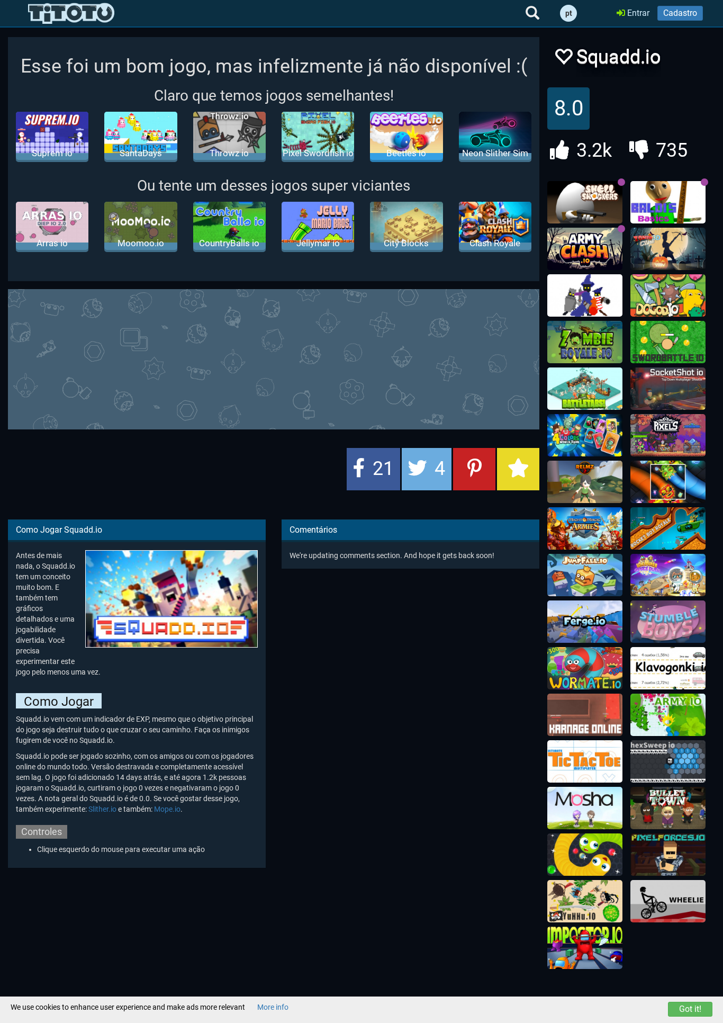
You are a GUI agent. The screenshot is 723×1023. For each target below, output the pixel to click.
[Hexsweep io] (668, 761)
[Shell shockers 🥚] (584, 202)
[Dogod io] (668, 295)
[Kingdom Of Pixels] (668, 435)
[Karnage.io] (584, 715)
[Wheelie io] (668, 901)
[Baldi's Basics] (668, 202)
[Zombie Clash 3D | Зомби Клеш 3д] (668, 249)
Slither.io (102, 809)
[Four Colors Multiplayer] (584, 435)
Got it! (690, 1009)
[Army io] (668, 715)
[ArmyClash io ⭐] (584, 249)
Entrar (637, 13)
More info (272, 1007)
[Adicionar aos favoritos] (518, 469)
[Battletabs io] (584, 388)
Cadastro (680, 13)
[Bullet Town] (668, 808)
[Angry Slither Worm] (584, 854)
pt (568, 13)
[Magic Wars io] (584, 295)
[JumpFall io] (584, 575)
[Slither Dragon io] (668, 482)
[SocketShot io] (668, 388)
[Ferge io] (584, 621)
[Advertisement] (273, 358)
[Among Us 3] (584, 948)
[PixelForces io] (668, 854)
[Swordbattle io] (668, 342)
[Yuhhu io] (584, 901)
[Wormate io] (584, 668)
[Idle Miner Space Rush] (668, 575)
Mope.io (167, 809)
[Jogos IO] (71, 13)
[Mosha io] (584, 808)
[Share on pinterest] (474, 469)
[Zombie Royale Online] (584, 342)
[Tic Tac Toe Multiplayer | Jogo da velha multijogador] (584, 761)
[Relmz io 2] (584, 482)
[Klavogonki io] (668, 668)
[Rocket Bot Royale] (668, 528)
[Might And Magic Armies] (584, 528)
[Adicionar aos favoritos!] (563, 59)
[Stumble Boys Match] (668, 621)
